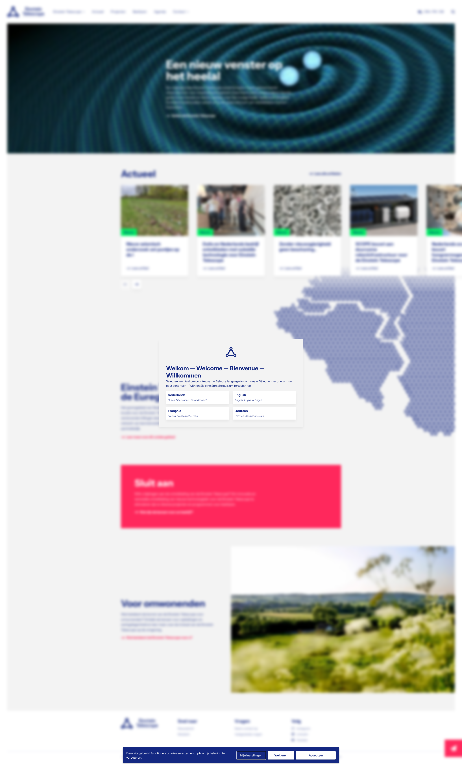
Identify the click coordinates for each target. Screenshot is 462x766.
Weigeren (280, 755)
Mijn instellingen (251, 755)
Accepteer (316, 755)
